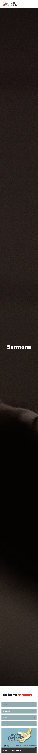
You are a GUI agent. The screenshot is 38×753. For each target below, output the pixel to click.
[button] (35, 4)
